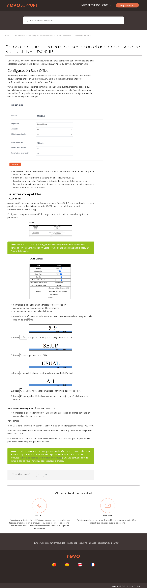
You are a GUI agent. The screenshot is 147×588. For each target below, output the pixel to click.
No (46, 474)
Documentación (105, 543)
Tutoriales (21, 36)
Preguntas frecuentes (55, 543)
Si (38, 474)
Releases (92, 543)
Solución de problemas (77, 543)
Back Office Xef (39, 78)
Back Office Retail (57, 78)
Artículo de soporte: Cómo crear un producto (41, 457)
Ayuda (116, 543)
